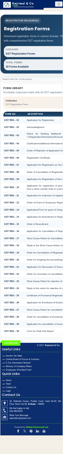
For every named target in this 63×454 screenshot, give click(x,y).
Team (8, 384)
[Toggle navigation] (59, 4)
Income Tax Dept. (14, 356)
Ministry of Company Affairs (19, 366)
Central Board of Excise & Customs (22, 359)
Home (8, 380)
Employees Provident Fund (18, 370)
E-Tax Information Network (18, 363)
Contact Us (11, 387)
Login (8, 391)
